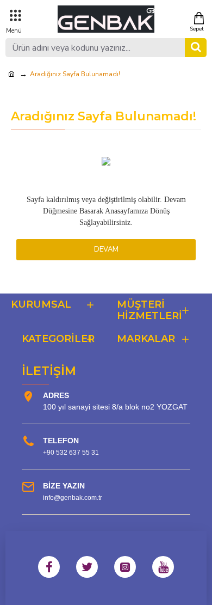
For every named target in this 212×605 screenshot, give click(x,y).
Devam (106, 249)
